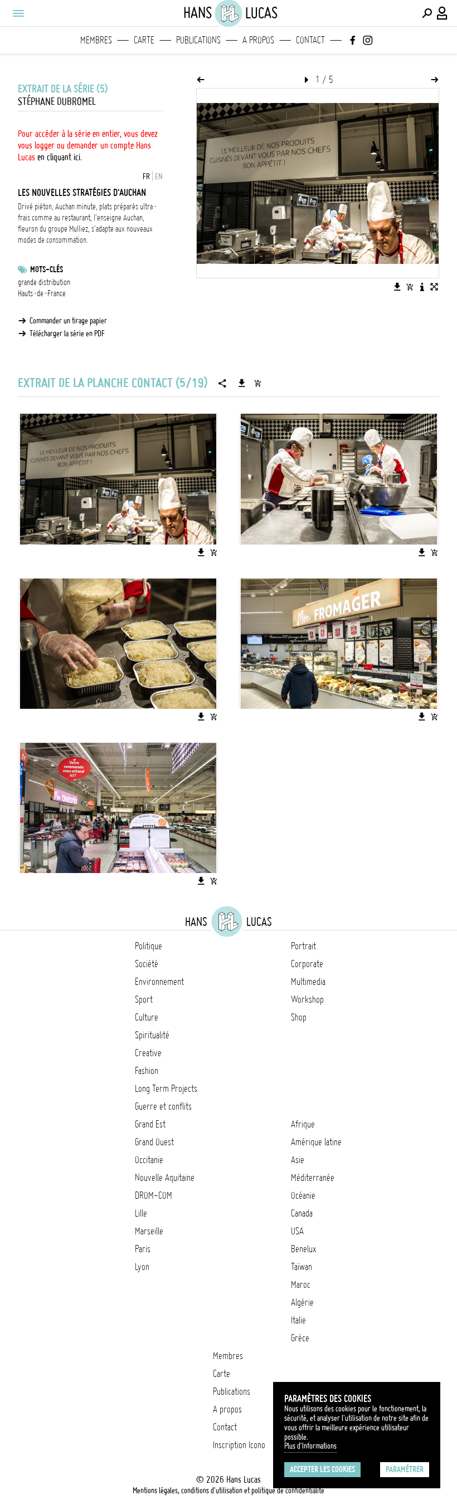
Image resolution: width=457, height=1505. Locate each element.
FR (146, 176)
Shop (299, 1017)
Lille (141, 1213)
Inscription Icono (239, 1444)
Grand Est (150, 1124)
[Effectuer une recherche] (427, 13)
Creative (148, 1052)
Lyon (142, 1266)
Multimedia (308, 981)
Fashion (146, 1070)
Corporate (307, 963)
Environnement (159, 981)
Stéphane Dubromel (57, 101)
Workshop (307, 999)
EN (159, 176)
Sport (144, 999)
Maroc (300, 1284)
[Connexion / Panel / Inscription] (442, 13)
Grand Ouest (154, 1142)
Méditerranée (312, 1177)
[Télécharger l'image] (397, 287)
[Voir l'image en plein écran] (434, 287)
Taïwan (301, 1266)
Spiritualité (152, 1035)
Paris (142, 1248)
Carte (144, 40)
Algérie (302, 1302)
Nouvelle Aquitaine (165, 1177)
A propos (258, 40)
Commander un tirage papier (68, 321)
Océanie (303, 1195)
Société (146, 963)
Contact (310, 40)
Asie (297, 1159)
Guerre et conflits (163, 1106)
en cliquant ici (58, 157)
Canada (302, 1213)
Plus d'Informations (310, 1446)
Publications (198, 40)
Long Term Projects (166, 1088)
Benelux (303, 1248)
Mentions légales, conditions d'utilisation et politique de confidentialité (228, 1491)
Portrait (303, 946)
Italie (298, 1320)
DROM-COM (153, 1195)
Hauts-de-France (42, 293)
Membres (96, 40)
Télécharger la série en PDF (67, 334)
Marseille (149, 1231)
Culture (146, 1017)
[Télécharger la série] (242, 383)
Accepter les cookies (322, 1469)
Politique (148, 946)
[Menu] (18, 13)
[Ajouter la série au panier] (257, 383)
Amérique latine (316, 1142)
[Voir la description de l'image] (422, 287)
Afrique (303, 1124)
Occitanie (149, 1159)
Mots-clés (46, 269)
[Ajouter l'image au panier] (410, 287)
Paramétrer (405, 1469)
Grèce (300, 1338)
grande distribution (44, 282)
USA (297, 1231)
